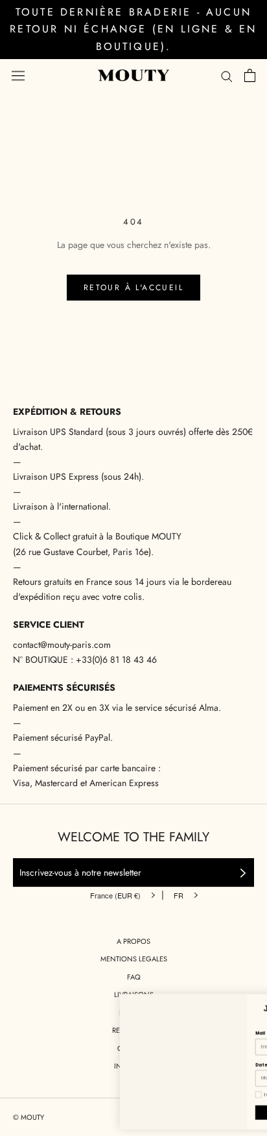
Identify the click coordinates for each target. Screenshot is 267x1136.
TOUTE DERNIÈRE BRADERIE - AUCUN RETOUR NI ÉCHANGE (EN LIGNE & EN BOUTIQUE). (133, 29)
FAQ (134, 977)
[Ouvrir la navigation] (18, 75)
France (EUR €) (115, 895)
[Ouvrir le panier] (249, 75)
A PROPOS (133, 941)
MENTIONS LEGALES (133, 959)
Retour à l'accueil (133, 287)
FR (178, 895)
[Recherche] (227, 75)
